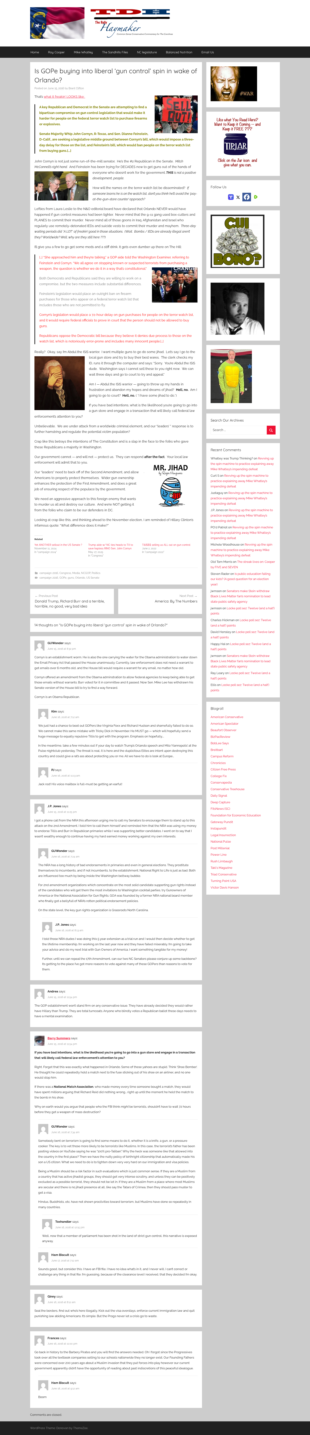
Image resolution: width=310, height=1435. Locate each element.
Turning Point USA (223, 881)
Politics (96, 573)
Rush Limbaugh (222, 861)
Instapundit (218, 828)
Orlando (80, 577)
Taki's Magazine (221, 868)
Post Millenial (220, 848)
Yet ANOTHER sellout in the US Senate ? (58, 544)
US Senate (92, 577)
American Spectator (224, 723)
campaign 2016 (48, 573)
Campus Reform (222, 756)
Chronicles (218, 763)
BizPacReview (220, 736)
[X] (238, 196)
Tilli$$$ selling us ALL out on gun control (166, 544)
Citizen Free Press (223, 769)
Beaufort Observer (223, 730)
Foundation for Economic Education (236, 815)
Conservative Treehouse (228, 789)
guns (71, 577)
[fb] (246, 197)
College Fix (219, 776)
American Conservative (227, 717)
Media (76, 573)
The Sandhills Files (115, 52)
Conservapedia (221, 782)
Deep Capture (220, 802)
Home (34, 52)
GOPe (63, 577)
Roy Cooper (56, 52)
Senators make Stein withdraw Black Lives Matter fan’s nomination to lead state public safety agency (241, 596)
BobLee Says (220, 743)
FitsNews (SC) (220, 808)
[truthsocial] (231, 196)
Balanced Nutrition (179, 52)
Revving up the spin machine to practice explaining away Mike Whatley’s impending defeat (242, 464)
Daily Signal (219, 795)
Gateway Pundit (222, 822)
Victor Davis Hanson (225, 887)
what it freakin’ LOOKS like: (64, 97)
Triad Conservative (224, 874)
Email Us (207, 52)
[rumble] (255, 196)
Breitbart (217, 750)
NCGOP (85, 573)
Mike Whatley (83, 52)
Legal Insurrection (223, 835)
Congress (65, 573)
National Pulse (221, 841)
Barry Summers (59, 1038)
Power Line (219, 854)
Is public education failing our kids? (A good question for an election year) (241, 579)
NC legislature (147, 52)
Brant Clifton (76, 88)
